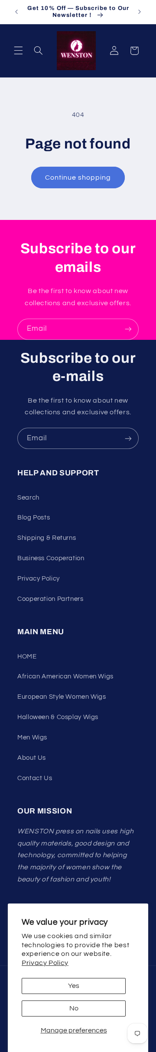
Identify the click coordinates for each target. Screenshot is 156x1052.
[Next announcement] (139, 11)
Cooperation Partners (50, 599)
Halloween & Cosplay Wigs (57, 717)
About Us (31, 758)
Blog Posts (33, 517)
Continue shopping (78, 177)
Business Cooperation (50, 558)
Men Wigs (32, 737)
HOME (27, 656)
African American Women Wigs (65, 676)
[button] (18, 51)
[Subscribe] (128, 329)
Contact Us (34, 778)
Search (28, 497)
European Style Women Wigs (61, 697)
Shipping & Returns (46, 538)
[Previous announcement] (16, 11)
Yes (73, 985)
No (73, 1008)
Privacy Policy (45, 962)
